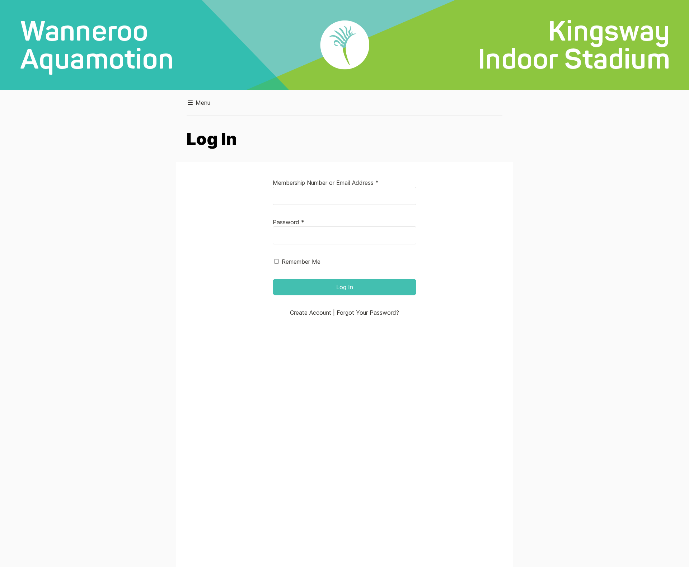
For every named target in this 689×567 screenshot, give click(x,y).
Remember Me (301, 261)
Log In (344, 287)
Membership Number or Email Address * (326, 182)
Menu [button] (202, 102)
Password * (288, 222)
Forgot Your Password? (368, 312)
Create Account (310, 312)
